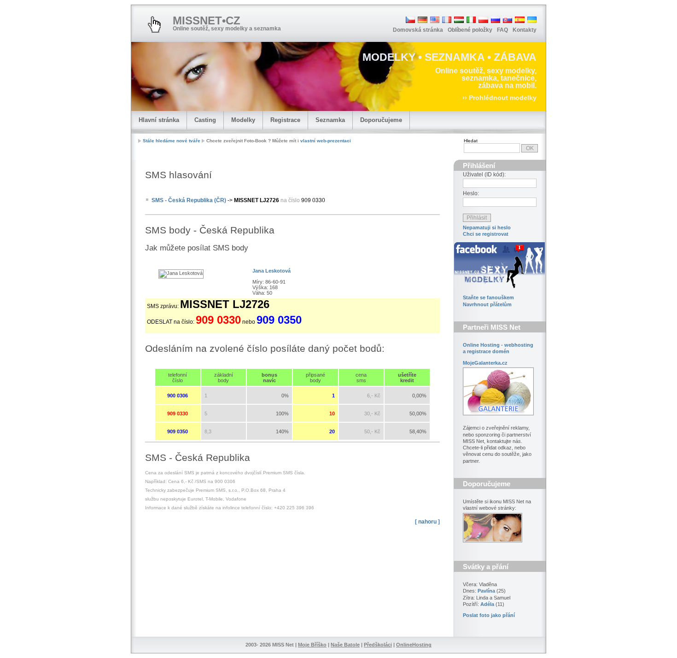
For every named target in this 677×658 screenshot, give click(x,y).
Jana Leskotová (271, 271)
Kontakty (525, 30)
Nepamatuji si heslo (487, 227)
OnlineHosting (414, 644)
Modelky (243, 119)
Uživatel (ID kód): (484, 174)
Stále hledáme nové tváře (171, 140)
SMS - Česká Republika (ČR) (189, 200)
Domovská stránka (418, 30)
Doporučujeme (381, 119)
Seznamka (330, 119)
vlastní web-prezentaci (325, 140)
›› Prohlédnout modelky (499, 97)
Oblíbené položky (470, 30)
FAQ (502, 30)
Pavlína (486, 591)
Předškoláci (378, 644)
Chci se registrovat (485, 234)
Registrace (285, 119)
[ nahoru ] (427, 521)
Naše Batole (345, 644)
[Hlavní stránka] (154, 24)
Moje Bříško (312, 644)
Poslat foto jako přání (489, 615)
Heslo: (471, 193)
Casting (205, 119)
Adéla (487, 604)
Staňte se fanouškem (488, 297)
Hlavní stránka (159, 119)
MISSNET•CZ (206, 20)
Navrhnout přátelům (487, 304)
